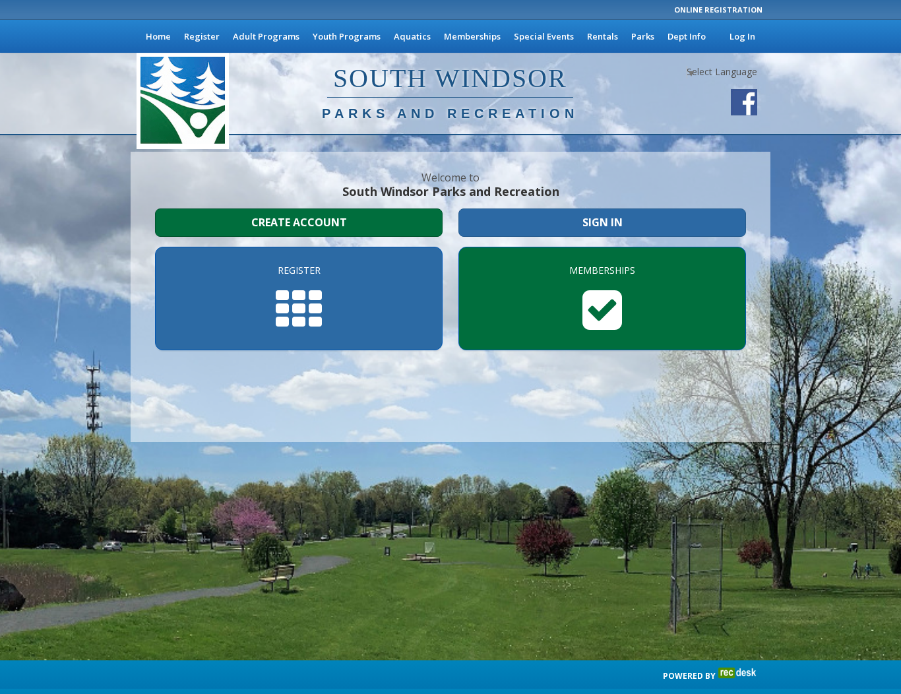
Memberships (472, 36)
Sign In (602, 222)
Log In (742, 36)
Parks (642, 36)
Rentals (602, 36)
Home (158, 36)
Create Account (299, 222)
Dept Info (687, 36)
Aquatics (412, 36)
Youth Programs (347, 36)
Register (202, 36)
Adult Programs (266, 36)
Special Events (544, 36)
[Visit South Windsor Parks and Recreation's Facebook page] (744, 102)
